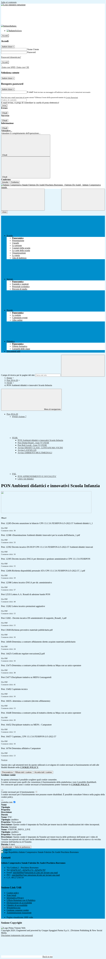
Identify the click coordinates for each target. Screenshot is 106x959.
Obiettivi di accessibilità (17, 905)
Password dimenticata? (11, 57)
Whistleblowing (13, 908)
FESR (9, 383)
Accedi (5, 36)
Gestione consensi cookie (18, 910)
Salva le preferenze (22, 847)
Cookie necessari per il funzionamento (18, 792)
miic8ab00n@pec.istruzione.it (36, 875)
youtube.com (7, 802)
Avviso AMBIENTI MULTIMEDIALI (35, 452)
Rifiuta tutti (23, 772)
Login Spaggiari (72, 97)
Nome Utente (33, 49)
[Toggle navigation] (23, 200)
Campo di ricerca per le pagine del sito (18, 375)
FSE (14, 474)
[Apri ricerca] (83, 200)
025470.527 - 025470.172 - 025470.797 (28, 870)
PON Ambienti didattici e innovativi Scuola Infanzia (40, 440)
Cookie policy (13, 893)
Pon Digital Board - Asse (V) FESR (33, 443)
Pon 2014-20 (12, 380)
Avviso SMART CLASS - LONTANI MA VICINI (40, 448)
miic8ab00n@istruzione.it (35, 872)
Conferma (15, 182)
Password (31, 52)
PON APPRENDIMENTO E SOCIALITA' (37, 476)
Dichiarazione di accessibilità (19, 903)
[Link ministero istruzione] (13, 5)
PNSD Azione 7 (19, 416)
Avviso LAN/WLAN (27, 450)
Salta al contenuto (9, 2)
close (4, 212)
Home (9, 378)
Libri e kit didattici (26, 479)
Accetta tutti (43, 772)
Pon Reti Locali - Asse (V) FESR (32, 445)
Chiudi (4, 113)
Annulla (5, 182)
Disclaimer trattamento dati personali (17, 935)
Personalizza (7, 772)
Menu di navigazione (52, 409)
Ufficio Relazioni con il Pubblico (21, 900)
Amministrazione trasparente (19, 912)
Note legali (11, 895)
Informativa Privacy (15, 898)
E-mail (30, 92)
